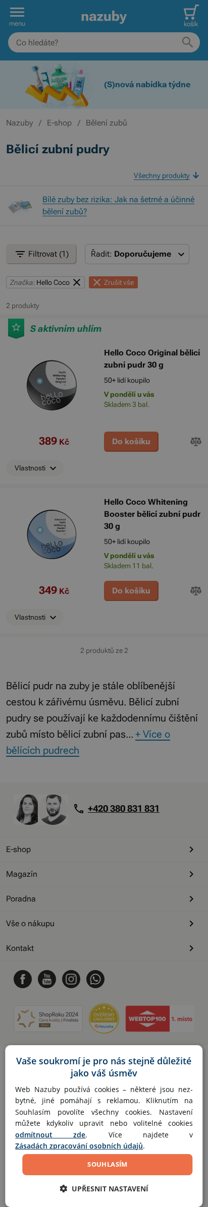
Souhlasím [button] (107, 1164)
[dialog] (103, 1126)
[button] (104, 1188)
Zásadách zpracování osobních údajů (79, 1146)
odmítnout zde (50, 1134)
